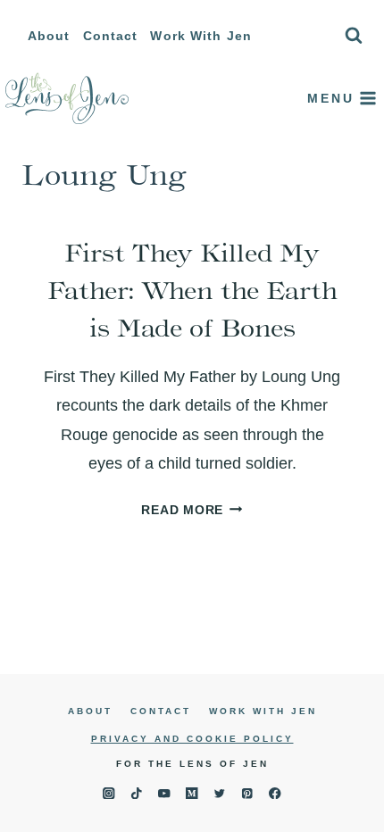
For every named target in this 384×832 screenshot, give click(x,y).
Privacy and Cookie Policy (192, 739)
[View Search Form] (354, 35)
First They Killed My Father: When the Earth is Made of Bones (192, 290)
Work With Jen (201, 36)
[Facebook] (275, 793)
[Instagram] (108, 793)
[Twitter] (220, 793)
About (49, 36)
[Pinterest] (248, 793)
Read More (191, 510)
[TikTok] (136, 793)
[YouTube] (164, 793)
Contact (110, 36)
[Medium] (192, 793)
